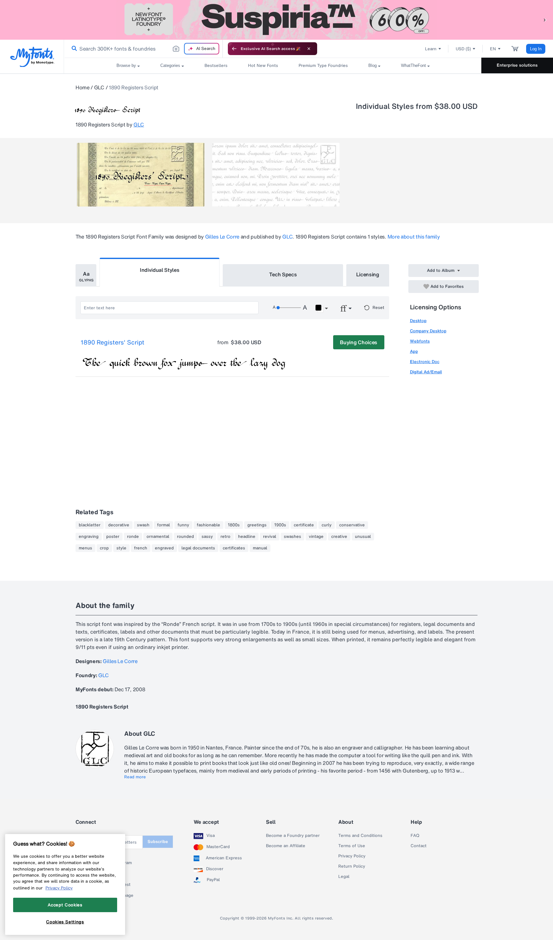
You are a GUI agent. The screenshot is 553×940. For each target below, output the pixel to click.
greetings (257, 525)
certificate (304, 525)
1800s (234, 525)
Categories (170, 65)
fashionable (208, 525)
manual (260, 548)
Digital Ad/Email (426, 372)
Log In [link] (535, 48)
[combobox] (143, 49)
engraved (164, 548)
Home (83, 87)
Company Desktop (428, 331)
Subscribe (158, 842)
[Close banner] (308, 48)
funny (183, 525)
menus (85, 548)
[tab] (86, 275)
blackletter (89, 525)
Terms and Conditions (360, 835)
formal (163, 525)
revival (269, 536)
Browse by (126, 65)
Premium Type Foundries (323, 65)
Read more (135, 777)
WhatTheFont (413, 65)
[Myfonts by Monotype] (32, 56)
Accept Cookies (65, 905)
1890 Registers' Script (112, 342)
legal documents (198, 548)
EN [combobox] (493, 49)
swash (143, 525)
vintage (316, 536)
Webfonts (420, 341)
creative (339, 536)
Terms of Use (351, 845)
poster (112, 536)
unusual (363, 536)
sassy (207, 536)
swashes (292, 536)
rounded (185, 536)
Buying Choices (358, 342)
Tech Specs (283, 274)
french (140, 548)
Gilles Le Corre (222, 236)
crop (104, 548)
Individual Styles (160, 270)
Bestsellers (216, 65)
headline (246, 536)
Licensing (367, 274)
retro (225, 536)
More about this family (414, 236)
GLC (99, 87)
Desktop (418, 321)
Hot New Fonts (263, 65)
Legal (343, 876)
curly (327, 525)
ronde (133, 536)
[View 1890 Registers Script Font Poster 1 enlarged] (140, 175)
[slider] (288, 307)
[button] (545, 20)
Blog (372, 65)
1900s (280, 525)
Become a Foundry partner (293, 835)
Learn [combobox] (431, 49)
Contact (419, 845)
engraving (89, 536)
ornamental (158, 536)
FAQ (415, 835)
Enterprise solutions (517, 65)
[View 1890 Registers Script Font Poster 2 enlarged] (276, 175)
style (121, 548)
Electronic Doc (424, 362)
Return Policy (351, 866)
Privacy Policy (351, 856)
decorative (118, 525)
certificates (234, 548)
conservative (352, 525)
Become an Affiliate (285, 845)
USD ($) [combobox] (463, 49)
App (414, 351)
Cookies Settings (65, 922)
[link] (73, 48)
